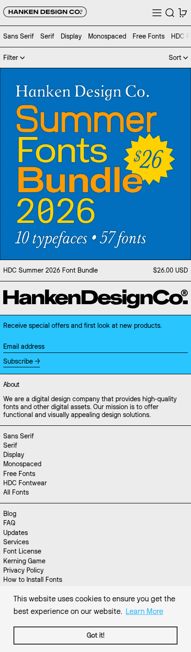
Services (16, 542)
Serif (10, 445)
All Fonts (16, 492)
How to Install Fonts (32, 579)
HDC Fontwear (25, 483)
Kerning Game (24, 561)
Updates (15, 532)
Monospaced (22, 464)
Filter (10, 57)
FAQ (9, 523)
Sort (175, 57)
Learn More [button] (144, 611)
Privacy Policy (23, 570)
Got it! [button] (95, 635)
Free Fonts (19, 473)
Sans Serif (18, 436)
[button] (170, 12)
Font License (22, 551)
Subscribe (18, 361)
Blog (9, 513)
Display (13, 454)
